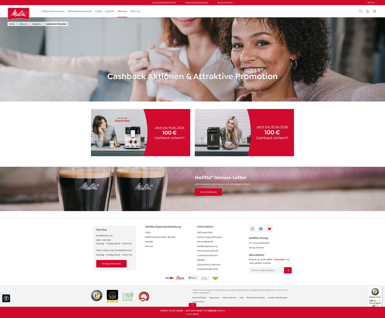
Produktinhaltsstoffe (207, 269)
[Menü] (380, 288)
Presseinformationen (208, 250)
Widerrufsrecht (230, 297)
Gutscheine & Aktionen (209, 264)
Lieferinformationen (207, 255)
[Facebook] (261, 229)
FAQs (148, 232)
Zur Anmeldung (208, 192)
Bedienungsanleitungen (209, 237)
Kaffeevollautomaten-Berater (160, 237)
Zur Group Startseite (259, 242)
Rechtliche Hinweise (255, 297)
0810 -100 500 (103, 240)
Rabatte (201, 259)
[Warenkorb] (374, 11)
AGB (241, 297)
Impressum (214, 297)
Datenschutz (198, 301)
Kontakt (149, 241)
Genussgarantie (205, 241)
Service (371, 2)
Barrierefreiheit (199, 297)
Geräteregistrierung (207, 246)
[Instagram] (252, 229)
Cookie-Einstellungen (278, 297)
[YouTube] (269, 229)
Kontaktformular (123, 250)
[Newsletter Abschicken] (288, 270)
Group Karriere (256, 247)
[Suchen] (361, 11)
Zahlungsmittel (205, 232)
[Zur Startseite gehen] (19, 14)
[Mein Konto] (368, 11)
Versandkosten (241, 290)
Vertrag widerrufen (111, 263)
